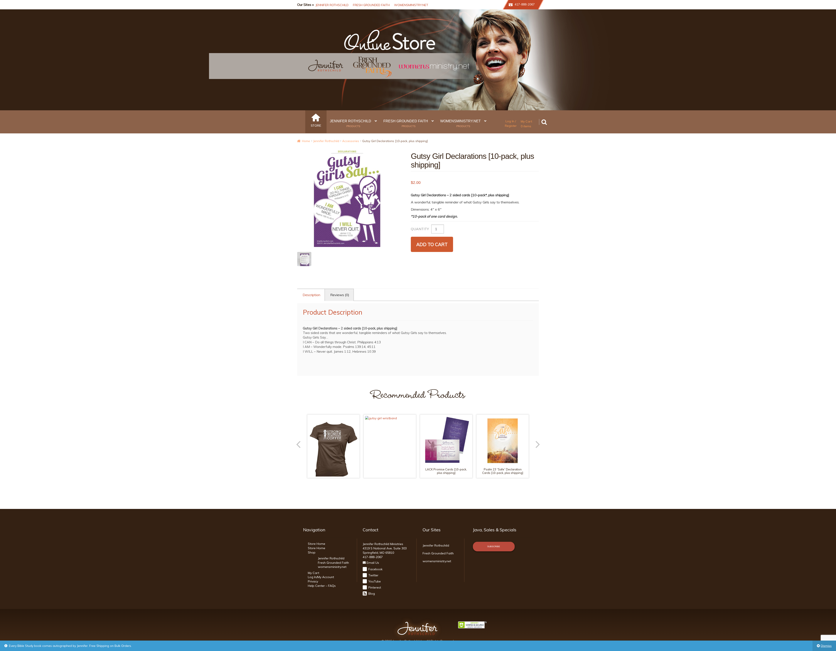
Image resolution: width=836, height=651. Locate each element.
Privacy (313, 581)
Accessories (350, 141)
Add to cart (432, 244)
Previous (302, 442)
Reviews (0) (339, 295)
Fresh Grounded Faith (371, 5)
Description (311, 295)
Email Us (372, 563)
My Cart (313, 573)
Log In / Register (511, 123)
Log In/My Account (321, 577)
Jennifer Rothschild (332, 5)
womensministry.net (411, 5)
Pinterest (374, 587)
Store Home (316, 544)
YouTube (374, 581)
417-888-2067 (525, 4)
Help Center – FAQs (322, 586)
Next (534, 442)
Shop (311, 552)
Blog (371, 594)
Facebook (375, 569)
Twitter (372, 575)
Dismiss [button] (826, 646)
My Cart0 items (526, 123)
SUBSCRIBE (493, 546)
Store (316, 125)
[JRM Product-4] (304, 259)
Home (306, 141)
